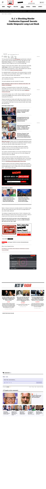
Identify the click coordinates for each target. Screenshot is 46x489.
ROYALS (28, 6)
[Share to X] (9, 56)
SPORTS (40, 6)
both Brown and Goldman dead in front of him (16, 161)
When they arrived (6, 141)
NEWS (3, 6)
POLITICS (16, 6)
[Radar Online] (20, 2)
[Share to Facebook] (5, 56)
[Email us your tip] (10, 4)
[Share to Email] (16, 56)
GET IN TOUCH (24, 234)
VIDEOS (34, 6)
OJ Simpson (9, 13)
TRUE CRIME (22, 7)
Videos (5, 13)
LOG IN (42, 2)
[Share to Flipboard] (12, 56)
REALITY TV (9, 7)
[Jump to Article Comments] (2, 56)
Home (3, 13)
